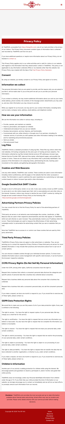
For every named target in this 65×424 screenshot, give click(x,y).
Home (50, 411)
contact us (12, 58)
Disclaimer (49, 416)
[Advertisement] (32, 22)
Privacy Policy (49, 418)
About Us (50, 414)
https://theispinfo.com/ (29, 47)
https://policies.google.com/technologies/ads (16, 198)
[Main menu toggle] (61, 5)
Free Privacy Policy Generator (42, 70)
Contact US (50, 420)
